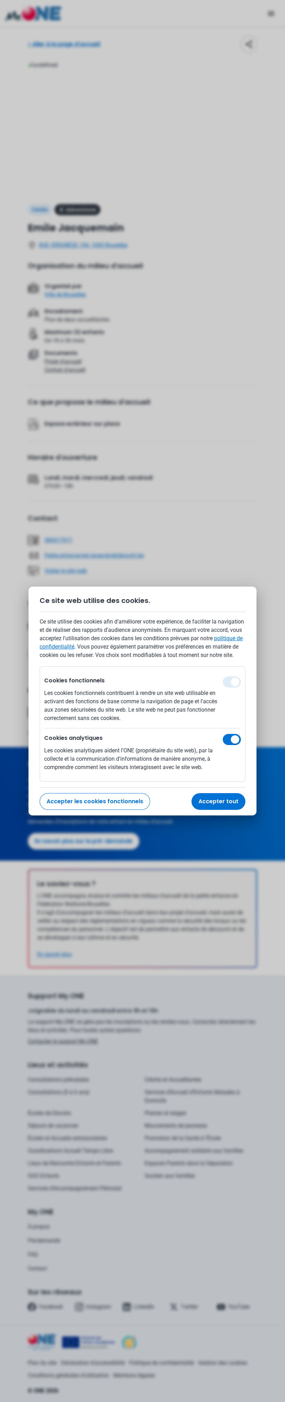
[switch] (232, 739)
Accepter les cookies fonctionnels (95, 801)
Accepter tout (218, 801)
